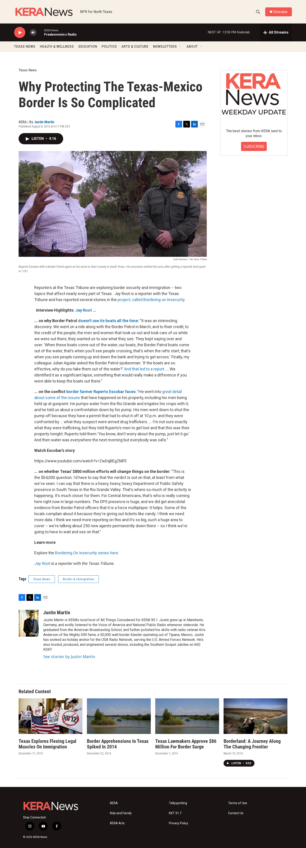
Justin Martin (44, 122)
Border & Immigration (78, 579)
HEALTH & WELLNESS (57, 46)
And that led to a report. (144, 369)
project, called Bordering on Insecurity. (151, 299)
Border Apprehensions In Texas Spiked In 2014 (118, 744)
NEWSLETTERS (165, 46)
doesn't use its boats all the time (108, 320)
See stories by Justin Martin (69, 656)
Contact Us (236, 813)
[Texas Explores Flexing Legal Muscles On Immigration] (50, 716)
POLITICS (109, 46)
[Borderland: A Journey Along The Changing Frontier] (255, 716)
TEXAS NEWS (24, 46)
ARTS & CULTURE (135, 46)
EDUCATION (87, 46)
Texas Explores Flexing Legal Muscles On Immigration (47, 744)
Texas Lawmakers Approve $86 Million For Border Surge (185, 744)
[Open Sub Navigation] (180, 46)
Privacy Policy (178, 823)
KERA (114, 803)
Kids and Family (121, 813)
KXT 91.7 (175, 813)
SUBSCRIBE (254, 146)
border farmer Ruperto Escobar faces (100, 391)
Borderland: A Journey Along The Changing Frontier (252, 744)
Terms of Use (237, 803)
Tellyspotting (178, 803)
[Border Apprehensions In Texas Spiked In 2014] (119, 716)
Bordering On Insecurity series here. (87, 552)
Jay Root (83, 310)
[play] (19, 32)
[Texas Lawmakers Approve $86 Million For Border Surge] (187, 716)
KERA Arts (117, 823)
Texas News (28, 70)
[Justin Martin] (29, 623)
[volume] (33, 33)
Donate (280, 11)
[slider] (40, 32)
